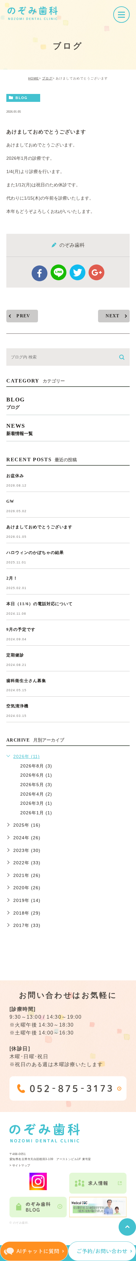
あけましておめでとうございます (39, 527)
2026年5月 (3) (36, 784)
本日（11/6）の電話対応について (39, 603)
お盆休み (15, 475)
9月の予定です (20, 629)
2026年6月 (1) (36, 775)
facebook (39, 273)
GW (10, 501)
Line (58, 272)
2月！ (12, 578)
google (96, 272)
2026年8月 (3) (36, 765)
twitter (77, 272)
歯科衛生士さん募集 (26, 680)
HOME (33, 78)
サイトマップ (21, 1165)
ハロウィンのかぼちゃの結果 (35, 552)
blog (21, 98)
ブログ (47, 78)
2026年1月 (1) (36, 812)
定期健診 (15, 655)
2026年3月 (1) (36, 803)
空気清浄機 (17, 706)
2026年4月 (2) (36, 794)
